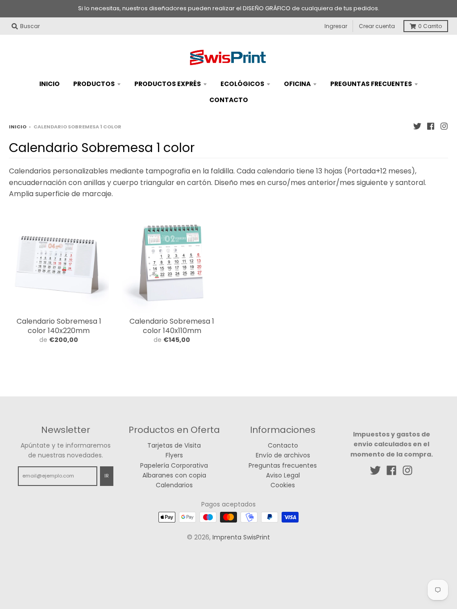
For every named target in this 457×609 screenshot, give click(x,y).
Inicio (17, 126)
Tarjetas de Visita (174, 445)
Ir (106, 475)
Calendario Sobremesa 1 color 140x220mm (59, 326)
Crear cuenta (377, 26)
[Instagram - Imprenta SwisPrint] (444, 126)
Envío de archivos (283, 455)
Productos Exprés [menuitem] (167, 83)
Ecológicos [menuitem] (242, 83)
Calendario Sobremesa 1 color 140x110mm (171, 326)
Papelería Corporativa (174, 465)
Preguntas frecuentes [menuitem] (371, 83)
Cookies (282, 485)
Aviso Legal (283, 475)
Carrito (430, 26)
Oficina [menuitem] (297, 83)
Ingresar (335, 26)
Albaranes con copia (174, 475)
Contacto (283, 445)
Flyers (174, 455)
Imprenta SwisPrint (241, 537)
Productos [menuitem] (94, 83)
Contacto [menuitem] (228, 99)
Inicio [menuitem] (49, 83)
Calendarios (174, 485)
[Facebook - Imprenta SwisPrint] (431, 126)
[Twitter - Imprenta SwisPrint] (417, 126)
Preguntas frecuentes (283, 465)
